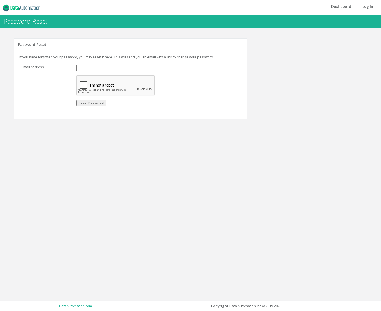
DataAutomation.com (75, 305)
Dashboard (341, 6)
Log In (367, 6)
